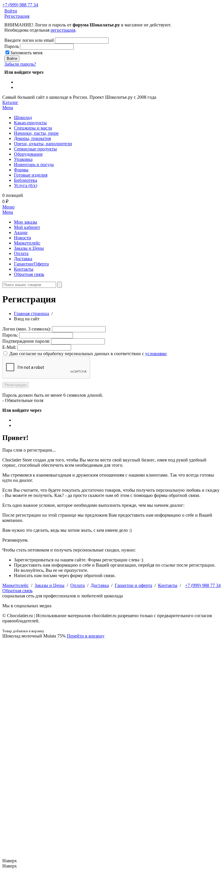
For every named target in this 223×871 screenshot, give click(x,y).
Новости (22, 237)
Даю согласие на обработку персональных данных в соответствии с (88, 353)
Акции (21, 232)
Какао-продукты (30, 122)
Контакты (23, 269)
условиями (156, 353)
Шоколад (23, 117)
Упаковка (23, 159)
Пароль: (10, 335)
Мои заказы (25, 222)
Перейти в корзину (86, 635)
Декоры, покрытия (32, 138)
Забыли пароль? (20, 64)
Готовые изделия (30, 175)
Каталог (10, 105)
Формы (21, 169)
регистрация (63, 30)
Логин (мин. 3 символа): (26, 328)
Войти (10, 10)
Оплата (21, 253)
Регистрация (16, 16)
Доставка (23, 258)
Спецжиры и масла (33, 127)
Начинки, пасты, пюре (36, 133)
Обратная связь (29, 274)
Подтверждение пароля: (26, 341)
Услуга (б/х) (25, 185)
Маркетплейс (27, 242)
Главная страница (31, 313)
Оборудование (28, 154)
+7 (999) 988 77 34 (20, 4)
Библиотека (25, 180)
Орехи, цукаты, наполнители (43, 143)
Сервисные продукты (35, 148)
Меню (8, 209)
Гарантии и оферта (133, 585)
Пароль (11, 46)
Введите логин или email (29, 40)
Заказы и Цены (29, 248)
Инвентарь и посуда (34, 164)
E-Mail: (9, 347)
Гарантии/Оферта (31, 263)
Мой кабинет (27, 227)
